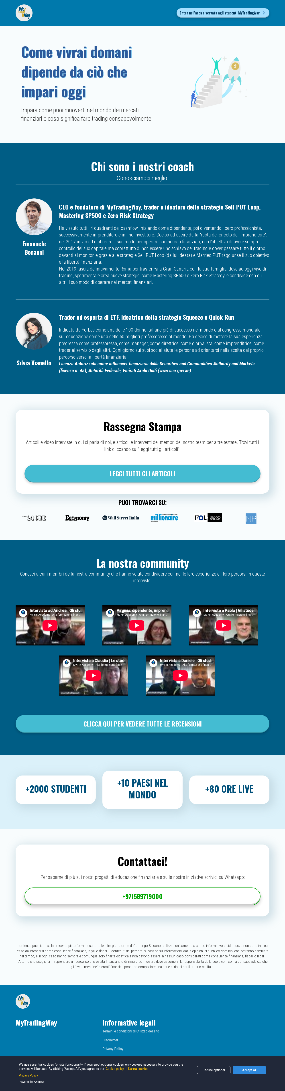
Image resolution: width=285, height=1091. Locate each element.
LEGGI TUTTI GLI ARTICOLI (142, 473)
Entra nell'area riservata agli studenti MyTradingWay (220, 13)
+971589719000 (142, 896)
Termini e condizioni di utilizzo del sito (130, 1031)
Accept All (249, 1070)
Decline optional (214, 1070)
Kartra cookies (138, 1069)
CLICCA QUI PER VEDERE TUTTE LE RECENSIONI (142, 723)
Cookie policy (115, 1069)
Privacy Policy (112, 1049)
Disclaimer (110, 1040)
